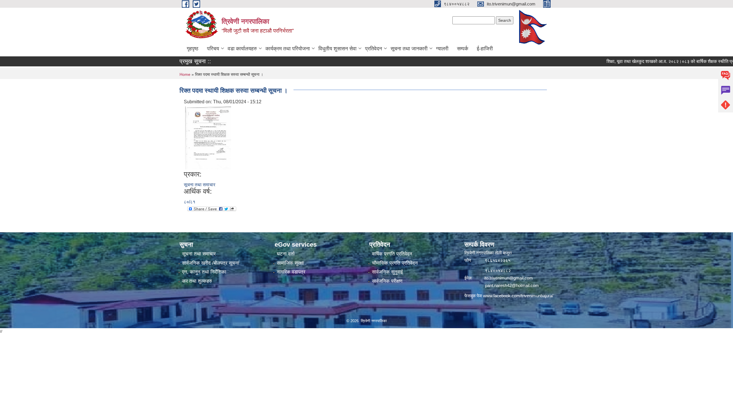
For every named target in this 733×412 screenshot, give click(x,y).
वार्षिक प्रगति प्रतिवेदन (392, 254)
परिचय (213, 49)
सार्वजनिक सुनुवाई (387, 272)
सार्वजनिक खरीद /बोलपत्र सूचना (210, 263)
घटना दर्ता (286, 254)
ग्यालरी (442, 49)
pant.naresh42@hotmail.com (512, 285)
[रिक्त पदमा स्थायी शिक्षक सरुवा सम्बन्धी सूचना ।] (208, 137)
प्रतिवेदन (373, 49)
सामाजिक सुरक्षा (290, 263)
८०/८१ (189, 201)
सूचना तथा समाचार (199, 184)
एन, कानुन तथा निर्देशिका (204, 272)
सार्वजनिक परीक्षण (387, 281)
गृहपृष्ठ (192, 49)
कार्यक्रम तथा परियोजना (287, 49)
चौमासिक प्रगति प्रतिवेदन (395, 263)
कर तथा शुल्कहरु (197, 281)
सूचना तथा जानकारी (409, 49)
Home (185, 74)
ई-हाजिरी (485, 49)
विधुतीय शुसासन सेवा (337, 49)
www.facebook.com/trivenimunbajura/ (518, 295)
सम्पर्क (462, 49)
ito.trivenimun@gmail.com (508, 278)
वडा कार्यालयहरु (242, 49)
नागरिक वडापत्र (291, 272)
